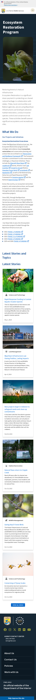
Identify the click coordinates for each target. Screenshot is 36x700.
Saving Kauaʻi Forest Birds (14, 524)
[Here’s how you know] (18, 3)
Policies (8, 665)
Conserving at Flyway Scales (15, 583)
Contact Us (10, 659)
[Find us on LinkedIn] (20, 629)
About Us (9, 653)
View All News (18, 605)
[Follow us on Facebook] (6, 629)
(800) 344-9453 (10, 639)
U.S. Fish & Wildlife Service (15, 11)
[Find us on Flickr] (25, 629)
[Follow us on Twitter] (15, 629)
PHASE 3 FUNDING (14, 239)
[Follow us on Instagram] (10, 629)
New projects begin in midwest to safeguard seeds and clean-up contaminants (17, 409)
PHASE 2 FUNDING (14, 234)
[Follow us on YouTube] (29, 629)
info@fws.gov (11, 641)
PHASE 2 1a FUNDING (15, 236)
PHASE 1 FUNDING (14, 232)
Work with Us (11, 672)
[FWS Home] (3, 11)
